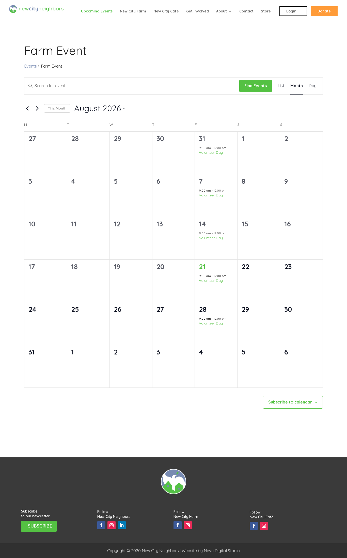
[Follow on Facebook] (101, 525)
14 (202, 224)
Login (291, 11)
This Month (57, 108)
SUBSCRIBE (40, 526)
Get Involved (197, 11)
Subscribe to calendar (290, 402)
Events (30, 66)
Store (266, 11)
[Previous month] (27, 108)
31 (202, 138)
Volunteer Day (211, 152)
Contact (246, 11)
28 (203, 309)
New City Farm (133, 11)
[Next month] (37, 108)
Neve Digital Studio (222, 550)
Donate (324, 11)
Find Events (255, 85)
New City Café (166, 11)
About (221, 11)
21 (202, 266)
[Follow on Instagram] (111, 525)
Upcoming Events (97, 11)
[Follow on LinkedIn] (122, 525)
